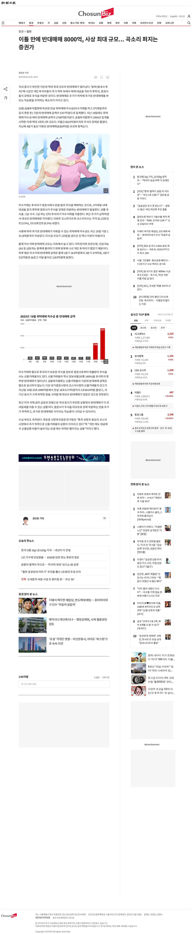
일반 (29, 31)
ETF (163, 328)
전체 (134, 328)
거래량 (168, 320)
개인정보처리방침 (42, 917)
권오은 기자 (23, 73)
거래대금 (157, 320)
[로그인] (189, 16)
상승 (136, 320)
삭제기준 (106, 677)
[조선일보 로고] (8, 2)
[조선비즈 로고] (96, 13)
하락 (146, 320)
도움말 (97, 677)
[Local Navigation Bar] (3, 23)
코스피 (143, 328)
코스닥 (153, 328)
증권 (21, 31)
